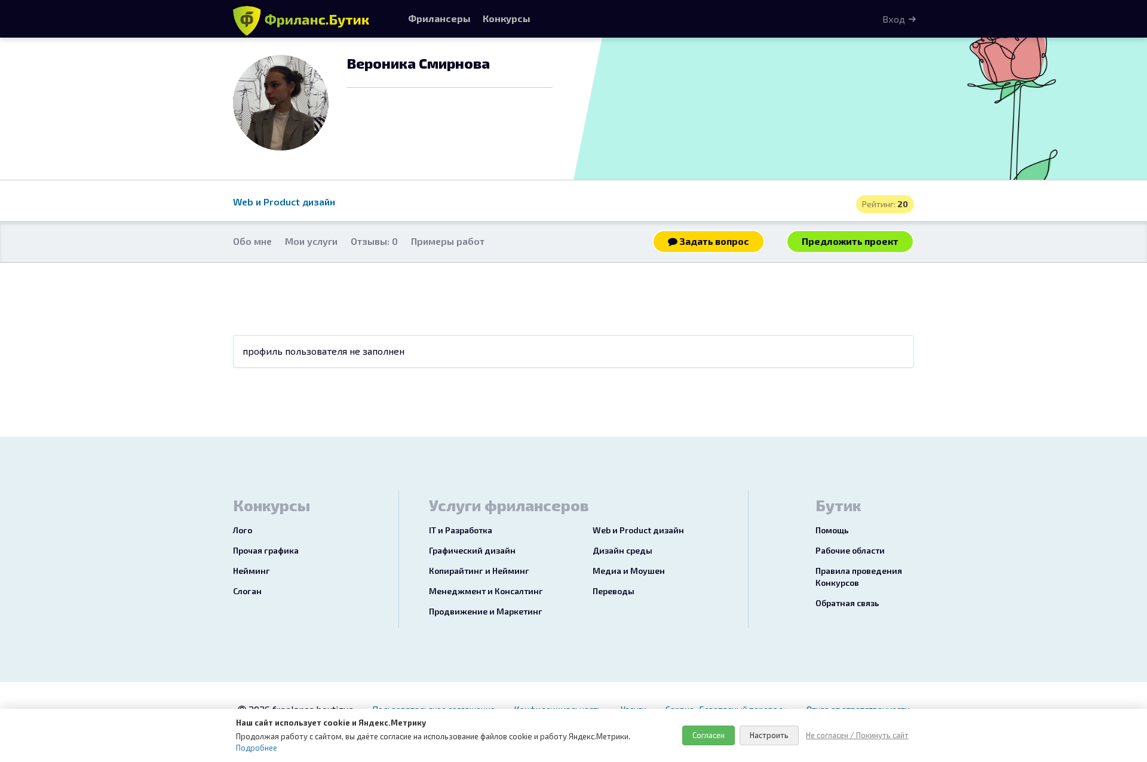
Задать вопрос (713, 241)
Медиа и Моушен (629, 571)
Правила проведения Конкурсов (858, 577)
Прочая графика (266, 550)
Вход (893, 18)
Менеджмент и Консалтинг (486, 591)
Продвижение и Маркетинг (485, 611)
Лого (242, 530)
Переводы (613, 591)
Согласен (708, 735)
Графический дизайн (472, 550)
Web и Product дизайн (284, 201)
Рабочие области (850, 550)
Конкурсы (506, 18)
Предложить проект (850, 241)
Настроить (769, 735)
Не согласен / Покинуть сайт (857, 735)
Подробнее (256, 747)
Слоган (247, 591)
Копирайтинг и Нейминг (479, 571)
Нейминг (251, 571)
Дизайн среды (622, 550)
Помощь (832, 530)
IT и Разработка (460, 530)
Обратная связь (847, 603)
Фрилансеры (439, 18)
